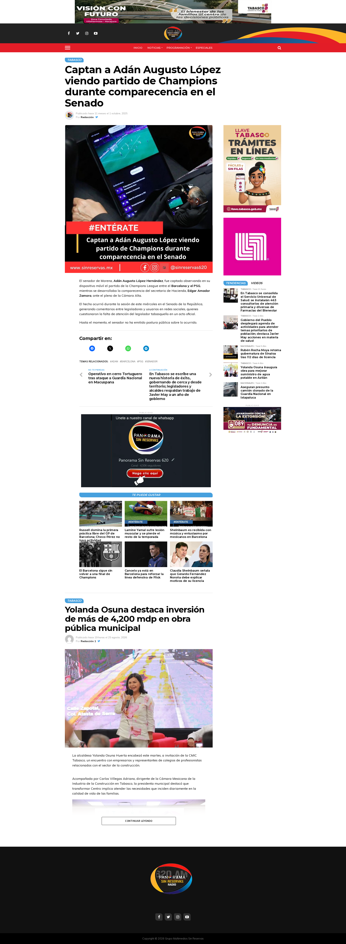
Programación (178, 47)
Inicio (138, 47)
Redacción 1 (88, 641)
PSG (141, 361)
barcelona (128, 361)
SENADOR (152, 361)
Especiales (204, 47)
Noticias (154, 47)
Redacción (87, 117)
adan (115, 361)
